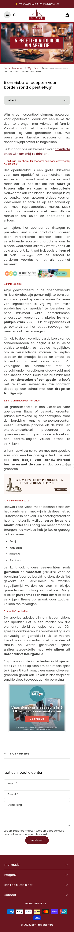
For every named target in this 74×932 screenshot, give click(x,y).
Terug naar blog (18, 753)
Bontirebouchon (14, 68)
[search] (15, 15)
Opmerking (16, 805)
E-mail (13, 794)
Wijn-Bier (33, 68)
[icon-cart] (66, 15)
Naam (12, 783)
